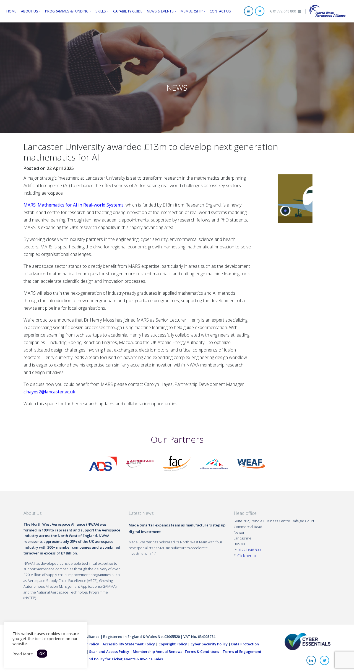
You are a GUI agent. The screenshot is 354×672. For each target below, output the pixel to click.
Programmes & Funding (66, 11)
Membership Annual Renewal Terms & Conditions (176, 651)
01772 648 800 (284, 11)
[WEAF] (251, 463)
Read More (22, 653)
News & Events (160, 11)
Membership (192, 11)
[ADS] (103, 463)
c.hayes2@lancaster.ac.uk (49, 392)
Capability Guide (127, 11)
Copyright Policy (172, 644)
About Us (29, 11)
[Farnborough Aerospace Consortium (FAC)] (177, 463)
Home (11, 11)
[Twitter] (259, 11)
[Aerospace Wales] (140, 463)
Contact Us (220, 11)
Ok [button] (42, 653)
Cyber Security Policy (209, 644)
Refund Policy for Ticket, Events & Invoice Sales (121, 658)
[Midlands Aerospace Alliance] (214, 463)
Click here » (246, 555)
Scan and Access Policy (109, 651)
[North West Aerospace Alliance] (327, 11)
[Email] (299, 11)
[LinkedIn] (248, 11)
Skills (100, 11)
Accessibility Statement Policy (129, 644)
